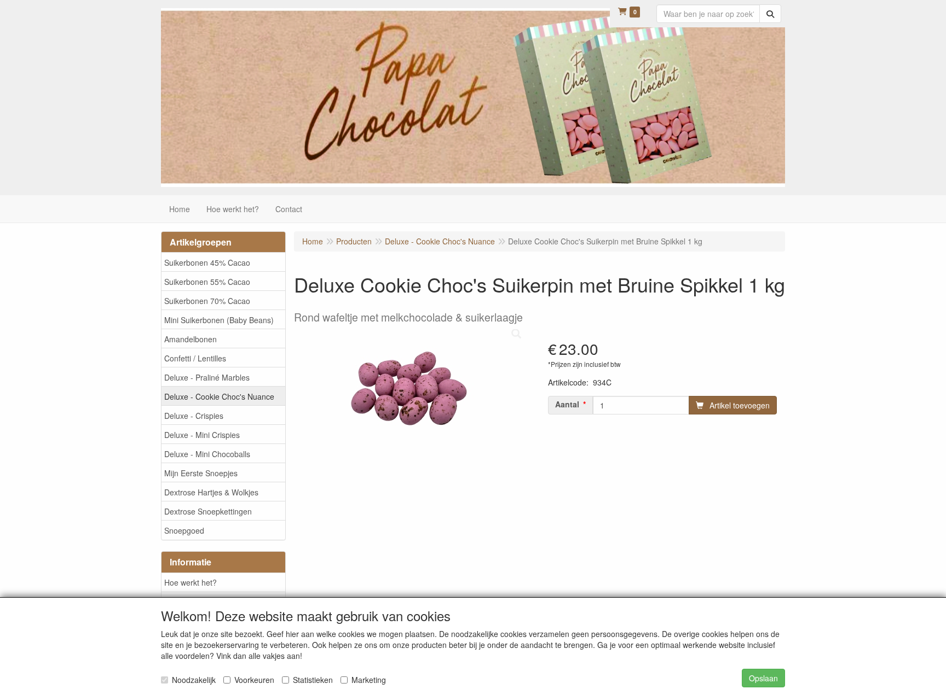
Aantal (567, 404)
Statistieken (313, 679)
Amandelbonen (190, 339)
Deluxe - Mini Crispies (202, 434)
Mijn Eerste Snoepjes (201, 473)
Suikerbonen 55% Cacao (207, 281)
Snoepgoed (184, 530)
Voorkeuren (254, 679)
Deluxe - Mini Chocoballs (207, 453)
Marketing (368, 679)
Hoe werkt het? (190, 582)
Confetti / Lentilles (195, 358)
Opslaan (763, 678)
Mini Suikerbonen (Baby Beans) (219, 319)
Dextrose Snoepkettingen (208, 511)
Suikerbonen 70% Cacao (207, 300)
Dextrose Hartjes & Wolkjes (211, 492)
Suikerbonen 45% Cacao (207, 262)
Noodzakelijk (194, 679)
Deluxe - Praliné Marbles (207, 377)
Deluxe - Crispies (193, 415)
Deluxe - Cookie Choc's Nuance (219, 396)
